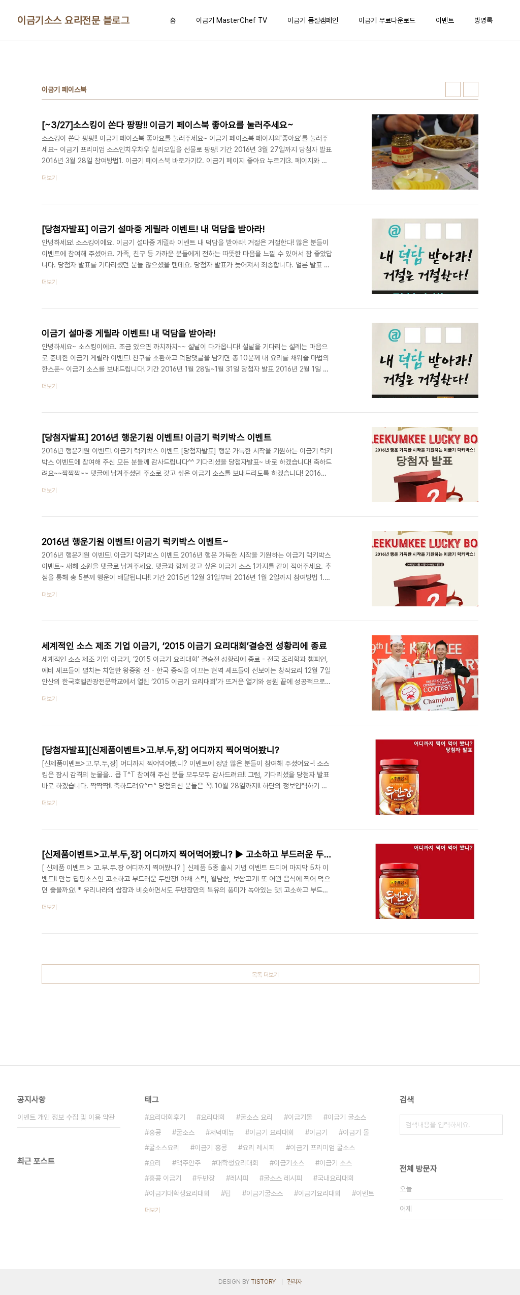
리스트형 (470, 89)
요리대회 (213, 1117)
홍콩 (155, 1132)
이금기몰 (300, 1117)
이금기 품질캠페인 (312, 20)
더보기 (152, 1210)
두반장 (206, 1178)
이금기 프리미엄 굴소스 (322, 1148)
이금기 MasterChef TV (231, 20)
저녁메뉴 (222, 1132)
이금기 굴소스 (347, 1117)
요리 (155, 1163)
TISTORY (263, 1281)
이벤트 (445, 20)
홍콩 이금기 (165, 1178)
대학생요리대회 (237, 1163)
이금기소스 (289, 1163)
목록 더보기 (265, 974)
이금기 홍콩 (210, 1148)
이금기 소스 (335, 1163)
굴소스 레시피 (283, 1178)
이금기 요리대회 (271, 1132)
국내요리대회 (335, 1178)
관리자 (294, 1281)
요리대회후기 (167, 1117)
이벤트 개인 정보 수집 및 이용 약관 (66, 1117)
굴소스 (185, 1132)
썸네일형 (453, 89)
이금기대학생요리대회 (179, 1193)
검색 (492, 1124)
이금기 (318, 1132)
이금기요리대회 (319, 1193)
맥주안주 (188, 1163)
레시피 (239, 1178)
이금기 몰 (356, 1132)
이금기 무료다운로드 (387, 20)
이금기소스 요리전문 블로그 (73, 20)
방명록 (483, 20)
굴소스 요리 (256, 1117)
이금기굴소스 (264, 1193)
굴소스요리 (164, 1148)
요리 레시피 (258, 1148)
